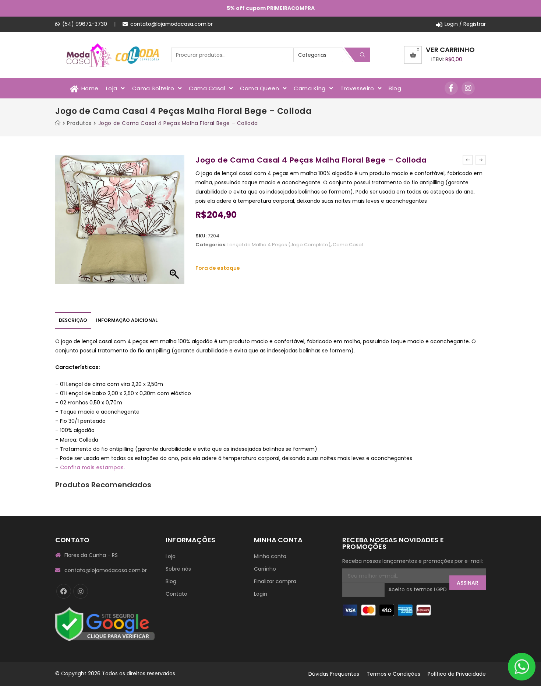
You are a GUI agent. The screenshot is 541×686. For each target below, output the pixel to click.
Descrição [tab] (73, 320)
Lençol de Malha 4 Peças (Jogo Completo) (278, 244)
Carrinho (265, 568)
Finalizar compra (275, 581)
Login (260, 594)
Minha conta (270, 556)
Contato (176, 594)
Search (362, 55)
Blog (171, 581)
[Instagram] (468, 88)
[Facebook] (63, 591)
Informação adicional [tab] (127, 320)
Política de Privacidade (457, 674)
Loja (171, 556)
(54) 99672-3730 (84, 24)
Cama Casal (348, 244)
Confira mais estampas (92, 467)
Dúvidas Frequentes (333, 674)
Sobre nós (178, 568)
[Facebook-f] (451, 88)
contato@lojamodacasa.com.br (171, 24)
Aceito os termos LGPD (417, 589)
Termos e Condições (393, 674)
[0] (413, 54)
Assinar (467, 582)
